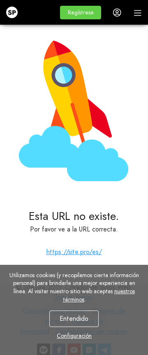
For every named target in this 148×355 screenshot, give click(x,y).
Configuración (74, 336)
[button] (80, 12)
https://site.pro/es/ (74, 252)
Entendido (74, 318)
